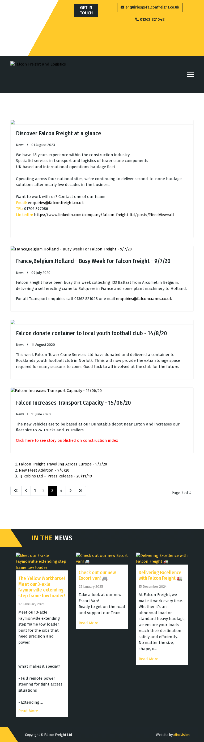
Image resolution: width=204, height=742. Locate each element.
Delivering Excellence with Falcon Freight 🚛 (160, 575)
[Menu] (190, 74)
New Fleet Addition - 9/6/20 (44, 470)
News (20, 145)
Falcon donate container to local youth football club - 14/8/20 (91, 333)
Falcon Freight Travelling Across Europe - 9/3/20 (63, 464)
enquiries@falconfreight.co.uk (151, 7)
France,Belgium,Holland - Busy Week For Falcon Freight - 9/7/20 (93, 261)
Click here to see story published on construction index (67, 440)
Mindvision (181, 735)
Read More (28, 710)
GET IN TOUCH (86, 10)
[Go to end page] (80, 491)
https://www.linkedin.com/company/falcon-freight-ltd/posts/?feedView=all (104, 214)
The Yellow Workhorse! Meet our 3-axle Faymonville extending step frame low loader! (41, 587)
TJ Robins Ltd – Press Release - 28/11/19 (55, 476)
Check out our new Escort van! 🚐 (97, 575)
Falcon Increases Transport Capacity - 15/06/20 (73, 402)
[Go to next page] (70, 491)
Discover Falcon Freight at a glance (58, 133)
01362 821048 (152, 19)
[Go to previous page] (26, 491)
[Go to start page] (16, 491)
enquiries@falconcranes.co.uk (144, 298)
